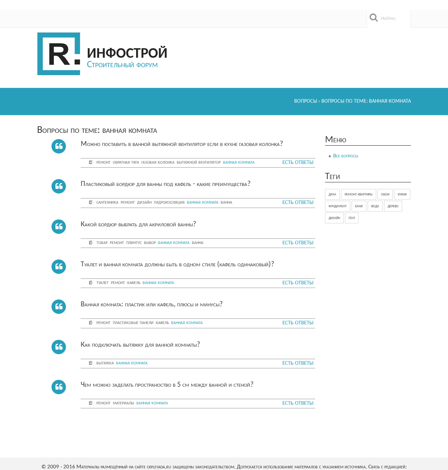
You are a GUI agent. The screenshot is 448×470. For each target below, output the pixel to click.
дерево (393, 206)
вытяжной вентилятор (199, 162)
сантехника (107, 202)
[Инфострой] (58, 53)
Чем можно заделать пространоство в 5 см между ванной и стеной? (167, 384)
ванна (226, 202)
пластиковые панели (133, 322)
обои (385, 194)
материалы (123, 403)
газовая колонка (157, 162)
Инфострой (127, 54)
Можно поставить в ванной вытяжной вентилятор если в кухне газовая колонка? (182, 144)
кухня (402, 194)
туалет (102, 282)
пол (352, 217)
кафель (133, 282)
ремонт (103, 162)
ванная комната (239, 162)
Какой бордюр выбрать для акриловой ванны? (138, 224)
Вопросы (305, 101)
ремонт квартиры (359, 194)
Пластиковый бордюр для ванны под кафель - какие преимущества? (166, 184)
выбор (150, 242)
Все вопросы (345, 156)
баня (359, 206)
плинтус (134, 242)
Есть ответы (298, 162)
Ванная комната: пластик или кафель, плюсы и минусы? (152, 304)
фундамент (338, 206)
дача (332, 194)
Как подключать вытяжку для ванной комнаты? (140, 344)
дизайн (144, 202)
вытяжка (105, 363)
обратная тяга (126, 162)
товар (102, 242)
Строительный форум (122, 65)
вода (375, 206)
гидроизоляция (169, 202)
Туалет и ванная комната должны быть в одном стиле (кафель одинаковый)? (177, 264)
